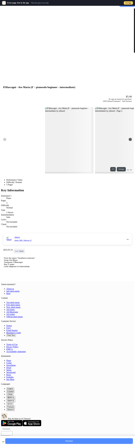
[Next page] (130, 139)
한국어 (10, 404)
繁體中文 (10, 397)
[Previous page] (4, 139)
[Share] (128, 169)
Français (10, 407)
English (10, 389)
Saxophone (11, 365)
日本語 (10, 394)
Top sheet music (13, 302)
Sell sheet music (13, 291)
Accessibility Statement (16, 351)
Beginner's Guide (13, 333)
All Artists (10, 314)
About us (10, 289)
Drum (8, 367)
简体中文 (10, 401)
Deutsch (10, 410)
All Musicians (12, 312)
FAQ (8, 328)
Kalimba (9, 377)
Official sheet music (14, 317)
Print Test (11, 335)
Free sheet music (13, 305)
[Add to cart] (3, 441)
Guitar (9, 363)
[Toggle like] (131, 169)
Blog (8, 293)
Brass (8, 375)
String (8, 370)
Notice (9, 325)
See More (10, 379)
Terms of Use (12, 344)
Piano (8, 360)
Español (10, 391)
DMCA (9, 349)
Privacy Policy (12, 347)
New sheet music (13, 307)
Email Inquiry (12, 330)
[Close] (131, 3)
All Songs (10, 309)
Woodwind (11, 372)
